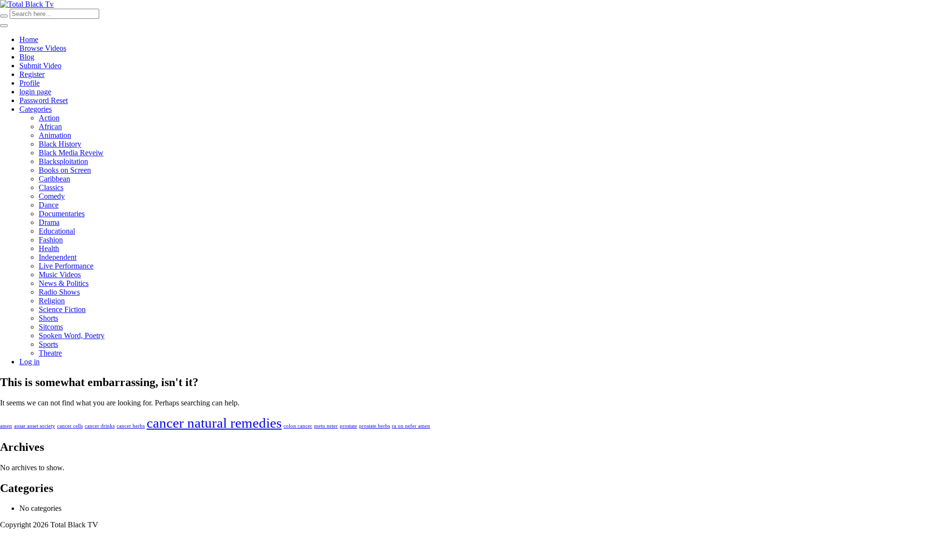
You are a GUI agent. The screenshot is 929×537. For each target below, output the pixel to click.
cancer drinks (100, 426)
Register (32, 74)
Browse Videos (42, 48)
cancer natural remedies (214, 423)
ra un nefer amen (411, 426)
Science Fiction (62, 309)
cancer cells (70, 426)
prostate (348, 426)
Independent (57, 257)
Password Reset (43, 100)
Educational (57, 231)
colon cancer (298, 426)
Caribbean (54, 179)
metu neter (326, 426)
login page (35, 92)
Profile (29, 83)
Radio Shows (59, 292)
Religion (52, 301)
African (50, 126)
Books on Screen (65, 170)
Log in (29, 362)
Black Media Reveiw (71, 153)
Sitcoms (51, 327)
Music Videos (60, 274)
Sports (48, 344)
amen (6, 426)
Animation (55, 135)
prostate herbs (374, 426)
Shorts (48, 318)
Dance (49, 205)
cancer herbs (131, 426)
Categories (35, 109)
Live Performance (66, 266)
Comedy (52, 196)
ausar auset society (34, 426)
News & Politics (64, 283)
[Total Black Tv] (27, 4)
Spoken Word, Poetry (72, 335)
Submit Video (40, 65)
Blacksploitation (63, 161)
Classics (51, 187)
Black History (60, 144)
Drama (49, 222)
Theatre (50, 353)
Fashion (51, 240)
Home (28, 39)
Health (49, 248)
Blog (26, 57)
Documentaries (62, 213)
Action (49, 118)
